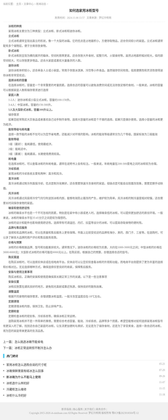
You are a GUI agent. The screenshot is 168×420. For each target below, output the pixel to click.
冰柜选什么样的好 (17, 383)
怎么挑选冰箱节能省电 (29, 341)
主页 (18, 4)
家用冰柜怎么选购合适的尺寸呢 (26, 364)
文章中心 (29, 4)
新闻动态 (41, 4)
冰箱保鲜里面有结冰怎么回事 (25, 370)
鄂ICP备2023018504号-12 (125, 413)
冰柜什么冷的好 (16, 395)
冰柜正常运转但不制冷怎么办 (33, 348)
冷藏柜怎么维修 (16, 389)
